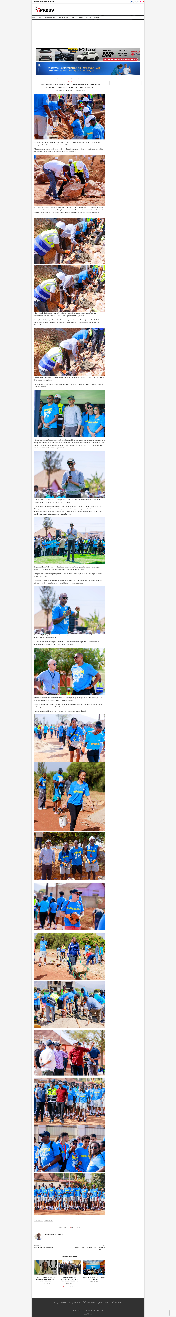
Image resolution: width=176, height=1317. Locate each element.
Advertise (51, 1)
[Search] (143, 17)
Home (33, 17)
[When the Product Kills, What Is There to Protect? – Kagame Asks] (94, 1267)
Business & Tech (50, 17)
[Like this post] (72, 1227)
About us (36, 1)
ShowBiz (96, 17)
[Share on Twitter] (76, 1227)
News (39, 17)
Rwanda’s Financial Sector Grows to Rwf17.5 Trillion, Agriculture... (45, 1279)
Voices (74, 17)
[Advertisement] (88, 34)
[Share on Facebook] (74, 1227)
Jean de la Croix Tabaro (66, 90)
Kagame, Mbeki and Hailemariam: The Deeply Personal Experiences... (70, 1279)
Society (88, 17)
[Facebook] (131, 2)
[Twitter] (134, 2)
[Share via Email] (79, 1227)
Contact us (43, 1)
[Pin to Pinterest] (77, 1227)
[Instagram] (137, 2)
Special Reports (64, 17)
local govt (48, 1220)
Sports (81, 17)
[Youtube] (143, 2)
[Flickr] (140, 2)
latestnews (39, 1220)
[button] (36, 1273)
